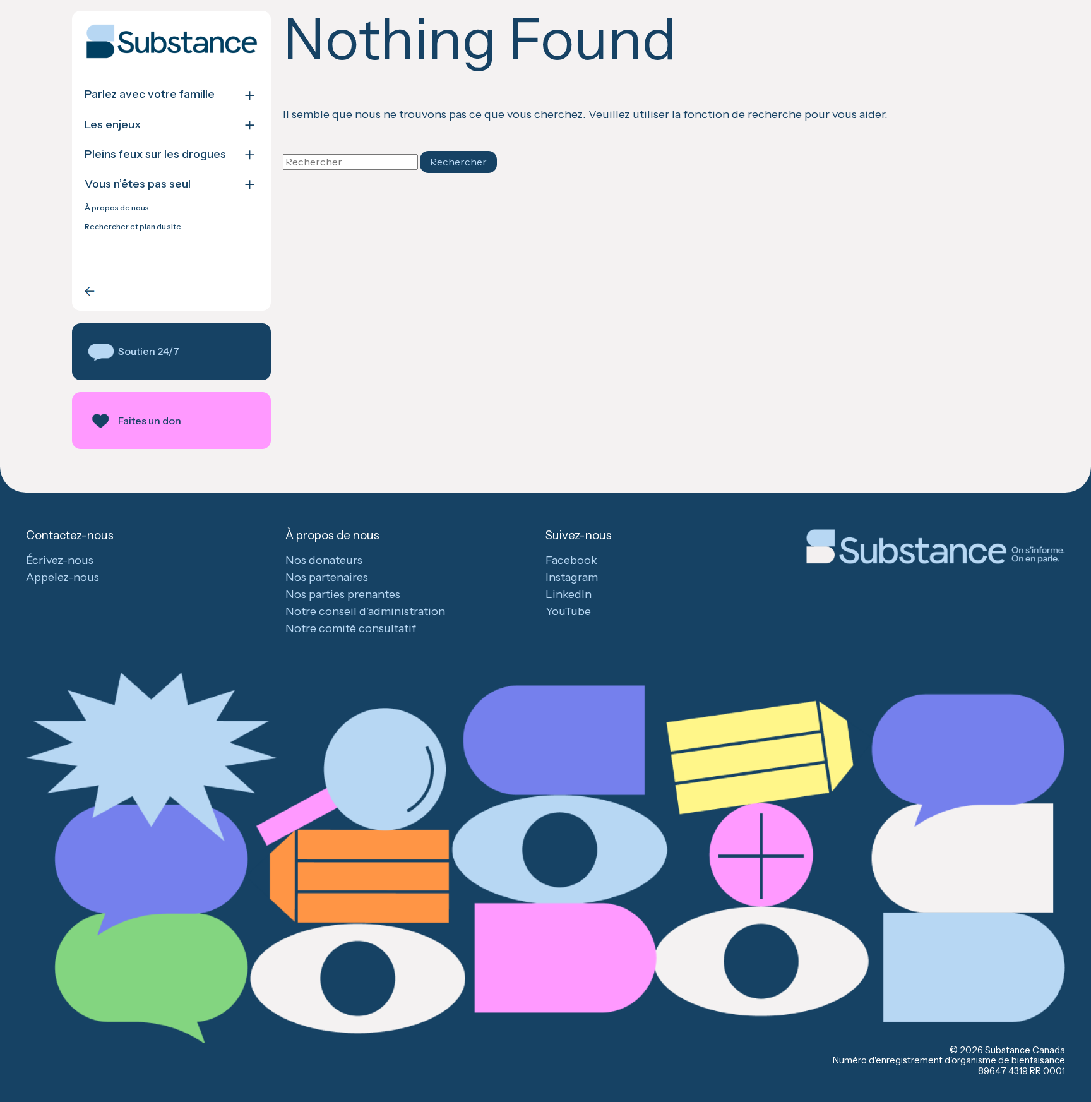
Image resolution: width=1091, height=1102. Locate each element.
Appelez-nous (62, 577)
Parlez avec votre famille (150, 94)
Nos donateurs (323, 560)
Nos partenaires (326, 577)
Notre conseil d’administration (365, 611)
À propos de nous (117, 207)
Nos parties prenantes (342, 594)
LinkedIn (569, 594)
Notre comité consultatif (350, 628)
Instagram (572, 577)
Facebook (571, 560)
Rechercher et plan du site (133, 226)
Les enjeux (113, 124)
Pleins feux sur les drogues (155, 154)
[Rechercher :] (351, 161)
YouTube (568, 611)
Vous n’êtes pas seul (138, 184)
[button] (171, 351)
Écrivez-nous (59, 560)
